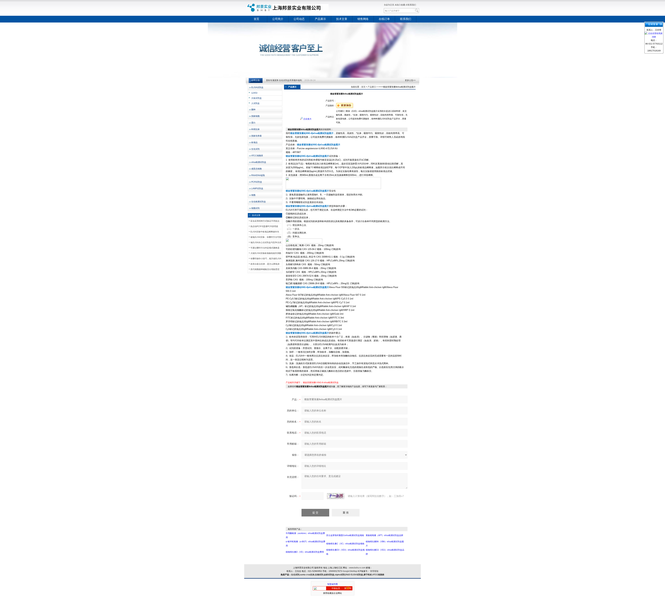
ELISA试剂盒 (257, 87)
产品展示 (320, 18)
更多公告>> (410, 80)
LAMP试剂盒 (257, 188)
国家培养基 (256, 136)
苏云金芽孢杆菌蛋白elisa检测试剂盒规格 (345, 535)
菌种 (253, 109)
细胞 (253, 195)
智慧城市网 (332, 584)
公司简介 (277, 18)
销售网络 (363, 18)
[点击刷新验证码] (335, 496)
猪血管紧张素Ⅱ (309, 382)
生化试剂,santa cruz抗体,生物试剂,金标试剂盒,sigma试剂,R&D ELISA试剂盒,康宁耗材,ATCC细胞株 (337, 574)
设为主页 (390, 5)
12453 (254, 93)
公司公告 (255, 80)
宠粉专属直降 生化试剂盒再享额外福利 (284, 80)
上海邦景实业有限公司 (288, 8)
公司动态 (299, 18)
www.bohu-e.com (357, 567)
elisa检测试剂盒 (258, 162)
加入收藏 (401, 5)
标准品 (254, 142)
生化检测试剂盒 (258, 201)
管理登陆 (374, 571)
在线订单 (384, 18)
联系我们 (412, 5)
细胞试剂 (255, 208)
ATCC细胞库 (257, 155)
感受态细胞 (256, 169)
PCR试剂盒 (256, 182)
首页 (256, 18)
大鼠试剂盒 (256, 98)
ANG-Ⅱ (320, 382)
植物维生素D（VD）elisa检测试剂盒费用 (305, 552)
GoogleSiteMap (350, 571)
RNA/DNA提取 (258, 175)
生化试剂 (255, 149)
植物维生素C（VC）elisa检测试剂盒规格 (345, 543)
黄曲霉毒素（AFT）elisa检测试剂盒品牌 (384, 535)
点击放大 (307, 119)
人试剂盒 (255, 103)
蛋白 (253, 123)
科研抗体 (255, 129)
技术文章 (341, 18)
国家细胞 (255, 116)
